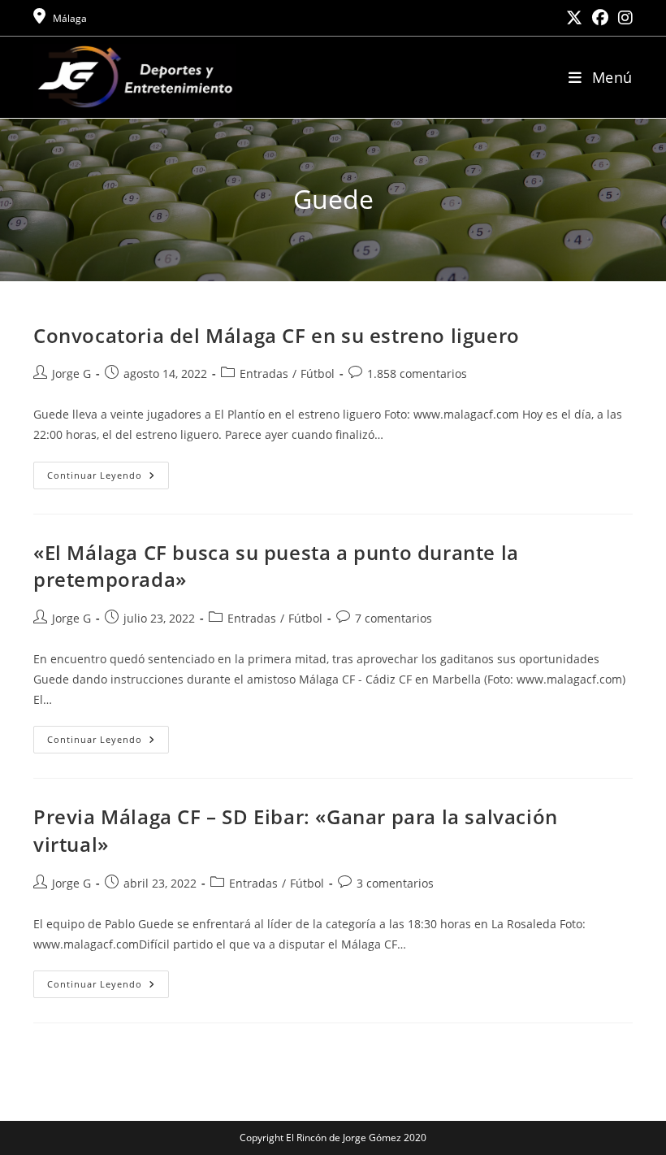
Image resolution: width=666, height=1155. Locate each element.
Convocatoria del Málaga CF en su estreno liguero (276, 335)
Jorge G (71, 373)
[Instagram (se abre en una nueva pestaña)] (623, 18)
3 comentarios (395, 883)
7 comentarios (393, 618)
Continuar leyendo (108, 478)
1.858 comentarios (417, 373)
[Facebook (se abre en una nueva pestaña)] (600, 18)
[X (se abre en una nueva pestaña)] (574, 18)
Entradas (264, 373)
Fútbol (318, 373)
